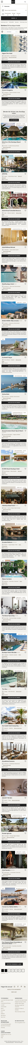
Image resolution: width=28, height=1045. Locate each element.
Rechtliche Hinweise (5, 1025)
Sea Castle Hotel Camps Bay (12, 725)
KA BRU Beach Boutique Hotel (10, 468)
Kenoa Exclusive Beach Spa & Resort (12, 431)
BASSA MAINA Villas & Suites (12, 320)
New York (3, 1017)
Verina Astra (5, 394)
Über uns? (14, 992)
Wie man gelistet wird (20, 1022)
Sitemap (3, 1027)
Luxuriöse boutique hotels (21, 1000)
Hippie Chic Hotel (7, 53)
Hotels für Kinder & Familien (19, 1009)
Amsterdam (3, 1006)
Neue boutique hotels (20, 1011)
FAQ (2, 1037)
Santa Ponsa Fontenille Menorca (11, 210)
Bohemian (17, 22)
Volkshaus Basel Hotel (10, 505)
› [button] (25, 43)
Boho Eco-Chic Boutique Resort (11, 142)
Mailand (2, 1013)
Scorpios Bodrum (9, 542)
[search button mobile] (25, 2)
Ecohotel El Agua (7, 357)
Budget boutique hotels (20, 1001)
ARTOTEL (4, 174)
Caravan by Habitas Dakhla (11, 906)
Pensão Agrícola (6, 833)
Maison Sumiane (7, 579)
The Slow (6, 689)
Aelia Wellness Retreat (8, 247)
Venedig (3, 1010)
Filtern (23, 31)
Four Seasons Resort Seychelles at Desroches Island (12, 943)
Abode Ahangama (7, 90)
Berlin (2, 1008)
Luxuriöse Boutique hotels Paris (7, 1000)
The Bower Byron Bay (10, 615)
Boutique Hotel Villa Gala (11, 652)
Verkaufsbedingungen (6, 1024)
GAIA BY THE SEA (7, 798)
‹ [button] (3, 43)
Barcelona (3, 1015)
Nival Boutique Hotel (9, 284)
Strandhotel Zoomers (8, 761)
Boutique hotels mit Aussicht (19, 1006)
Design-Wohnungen (19, 1003)
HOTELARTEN (11, 22)
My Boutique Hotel (4, 22)
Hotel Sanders (8, 870)
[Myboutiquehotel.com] (13, 2)
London (2, 1005)
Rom (2, 1012)
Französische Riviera (5, 1003)
